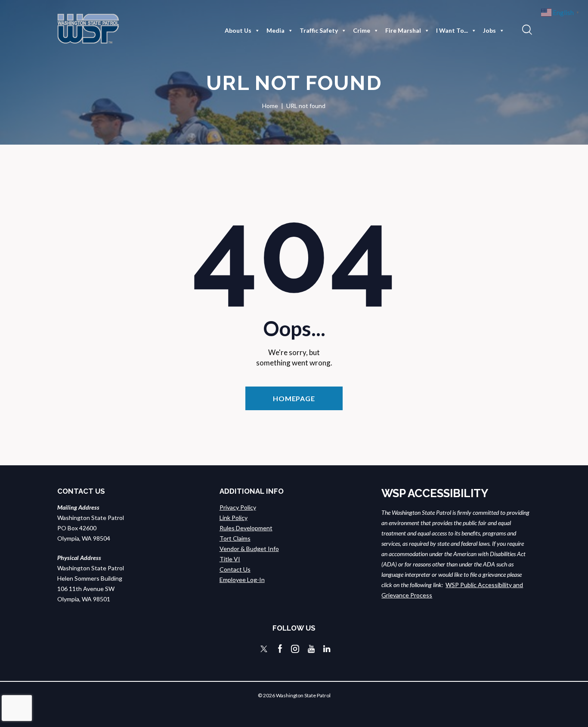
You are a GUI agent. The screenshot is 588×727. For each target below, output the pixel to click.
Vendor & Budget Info (249, 548)
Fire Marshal (403, 30)
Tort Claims (235, 538)
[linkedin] (327, 648)
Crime (361, 30)
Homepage (294, 398)
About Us (238, 30)
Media (275, 30)
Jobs (489, 30)
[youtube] (311, 648)
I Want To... (452, 30)
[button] (526, 29)
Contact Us (235, 569)
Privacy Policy (238, 507)
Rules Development (246, 528)
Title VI (230, 559)
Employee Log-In (242, 579)
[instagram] (295, 648)
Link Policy (234, 517)
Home (270, 105)
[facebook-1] (280, 648)
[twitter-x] (264, 648)
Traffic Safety (319, 30)
